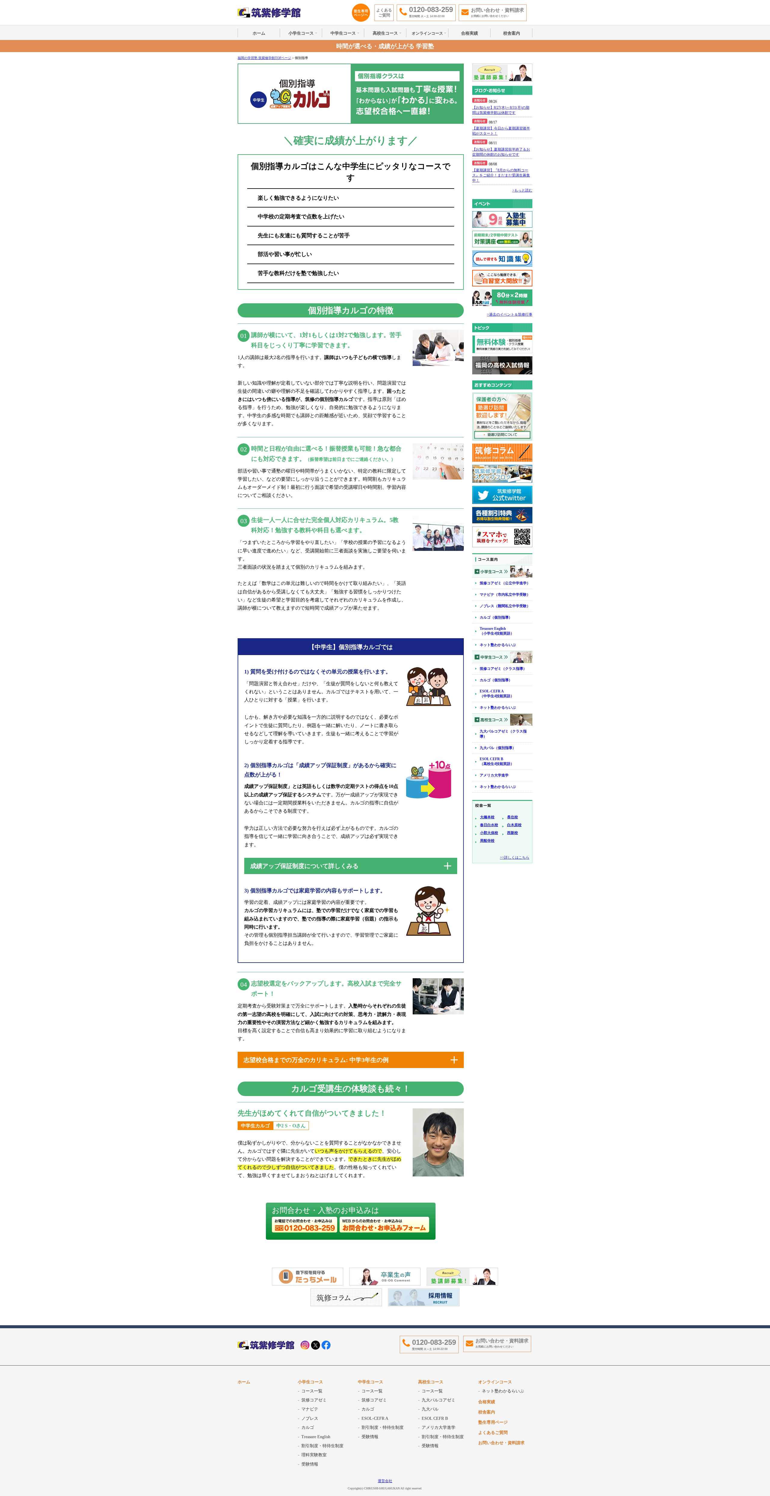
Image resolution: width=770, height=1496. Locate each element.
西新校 (512, 833)
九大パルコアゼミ (438, 1400)
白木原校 (514, 825)
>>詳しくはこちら (514, 857)
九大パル (430, 1409)
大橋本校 (487, 817)
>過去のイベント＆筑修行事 (509, 314)
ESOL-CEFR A (375, 1418)
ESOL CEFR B (435, 1418)
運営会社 (385, 1481)
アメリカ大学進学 (494, 775)
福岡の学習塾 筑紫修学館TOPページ (264, 58)
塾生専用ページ (493, 1422)
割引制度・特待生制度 (322, 1446)
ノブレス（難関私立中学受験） (505, 606)
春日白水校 (489, 825)
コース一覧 (311, 1391)
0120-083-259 (434, 1342)
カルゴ (307, 1427)
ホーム (259, 33)
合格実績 (469, 33)
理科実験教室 (314, 1455)
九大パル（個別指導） (498, 748)
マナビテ (309, 1409)
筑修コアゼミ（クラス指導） (503, 669)
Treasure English (315, 1437)
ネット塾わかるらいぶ (498, 645)
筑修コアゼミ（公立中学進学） (505, 583)
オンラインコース (427, 33)
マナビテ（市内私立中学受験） (505, 594)
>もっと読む (522, 190)
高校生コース (385, 33)
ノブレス (309, 1418)
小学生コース (301, 33)
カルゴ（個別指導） (496, 617)
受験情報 (309, 1464)
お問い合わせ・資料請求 (501, 1443)
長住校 (512, 817)
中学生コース (343, 33)
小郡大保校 (489, 833)
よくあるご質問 (384, 12)
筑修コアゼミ (314, 1400)
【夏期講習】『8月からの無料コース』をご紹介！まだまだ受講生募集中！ (501, 175)
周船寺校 (487, 841)
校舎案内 (511, 33)
